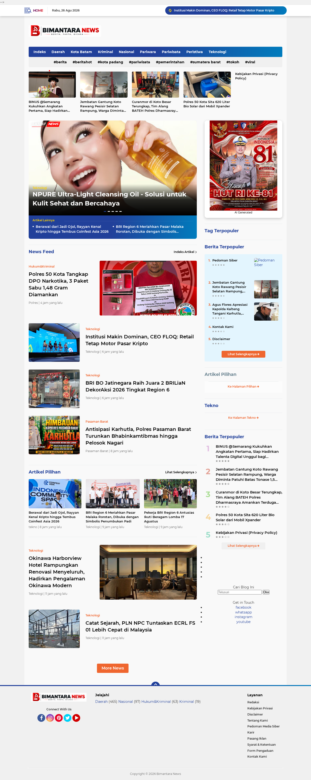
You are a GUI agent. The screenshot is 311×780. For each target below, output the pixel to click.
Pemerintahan (171, 62)
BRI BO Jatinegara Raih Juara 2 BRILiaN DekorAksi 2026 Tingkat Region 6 (228, 10)
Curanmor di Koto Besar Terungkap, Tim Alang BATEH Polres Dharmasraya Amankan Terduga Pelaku (155, 106)
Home (38, 10)
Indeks (40, 52)
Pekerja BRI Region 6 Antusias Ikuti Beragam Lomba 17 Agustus (169, 517)
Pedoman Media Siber (263, 726)
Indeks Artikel (184, 252)
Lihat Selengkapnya (179, 472)
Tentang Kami (257, 720)
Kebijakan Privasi (260, 708)
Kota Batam (81, 52)
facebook (243, 607)
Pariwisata (171, 52)
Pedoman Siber (224, 260)
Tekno (211, 405)
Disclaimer (221, 339)
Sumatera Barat (207, 62)
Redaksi (253, 702)
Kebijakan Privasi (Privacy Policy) (256, 76)
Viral (251, 62)
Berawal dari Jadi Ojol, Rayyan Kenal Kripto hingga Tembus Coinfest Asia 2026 (72, 229)
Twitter (70, 724)
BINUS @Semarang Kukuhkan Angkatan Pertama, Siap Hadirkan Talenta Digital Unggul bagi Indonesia (52, 106)
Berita (61, 62)
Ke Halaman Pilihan (242, 386)
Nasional (126, 52)
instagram (243, 617)
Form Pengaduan (260, 750)
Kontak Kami (222, 327)
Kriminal (105, 52)
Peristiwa (194, 52)
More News (113, 668)
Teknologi (217, 52)
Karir (250, 732)
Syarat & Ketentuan (261, 744)
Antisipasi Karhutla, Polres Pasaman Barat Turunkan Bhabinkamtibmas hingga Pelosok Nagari (138, 436)
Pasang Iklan (256, 738)
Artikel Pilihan (220, 374)
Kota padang (111, 62)
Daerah (58, 52)
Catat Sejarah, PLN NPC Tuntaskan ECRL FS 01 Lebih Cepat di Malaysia (140, 626)
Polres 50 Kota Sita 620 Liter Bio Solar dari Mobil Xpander (206, 104)
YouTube (79, 724)
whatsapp (243, 612)
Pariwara (148, 52)
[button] (105, 211)
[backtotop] (155, 686)
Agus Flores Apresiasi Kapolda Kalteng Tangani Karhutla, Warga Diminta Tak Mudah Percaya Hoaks (230, 309)
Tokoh (234, 62)
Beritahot (83, 62)
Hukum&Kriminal (156, 701)
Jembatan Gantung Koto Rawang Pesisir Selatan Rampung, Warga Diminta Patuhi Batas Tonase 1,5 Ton (103, 106)
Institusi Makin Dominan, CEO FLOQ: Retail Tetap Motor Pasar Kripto (140, 340)
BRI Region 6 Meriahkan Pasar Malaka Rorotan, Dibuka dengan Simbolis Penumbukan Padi (150, 229)
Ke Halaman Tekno (242, 417)
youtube (243, 622)
